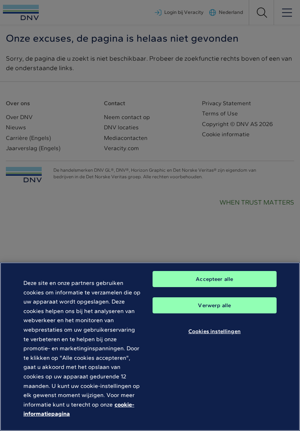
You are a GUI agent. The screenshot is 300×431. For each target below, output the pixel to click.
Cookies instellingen (214, 331)
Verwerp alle (214, 305)
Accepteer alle (214, 279)
